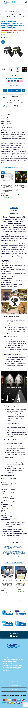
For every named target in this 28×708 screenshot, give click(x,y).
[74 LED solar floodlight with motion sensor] (7, 572)
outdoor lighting (16, 548)
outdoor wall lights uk (17, 551)
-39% (3, 172)
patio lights (4, 552)
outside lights (8, 548)
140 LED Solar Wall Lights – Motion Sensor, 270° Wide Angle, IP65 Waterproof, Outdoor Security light (21, 583)
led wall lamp (7, 551)
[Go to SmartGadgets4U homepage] (14, 647)
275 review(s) (9, 32)
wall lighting (18, 554)
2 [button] (15, 75)
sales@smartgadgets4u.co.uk (10, 669)
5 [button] (16, 600)
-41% (3, 568)
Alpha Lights (14, 85)
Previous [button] (2, 176)
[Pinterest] (14, 636)
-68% (16, 172)
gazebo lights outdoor (18, 553)
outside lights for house (17, 550)
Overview (14, 207)
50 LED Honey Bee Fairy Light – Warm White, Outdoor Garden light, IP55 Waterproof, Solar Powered (21, 187)
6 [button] (19, 600)
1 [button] (13, 75)
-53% (16, 568)
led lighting (18, 547)
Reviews (14, 210)
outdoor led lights (6, 553)
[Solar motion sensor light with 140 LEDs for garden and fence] (21, 572)
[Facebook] (11, 636)
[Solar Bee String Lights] (21, 177)
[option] (3, 69)
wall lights (7, 546)
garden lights (6, 550)
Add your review (16, 32)
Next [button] (25, 176)
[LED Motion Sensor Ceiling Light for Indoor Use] (7, 177)
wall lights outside (13, 556)
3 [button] (11, 600)
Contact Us (14, 213)
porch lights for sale (9, 554)
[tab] (14, 207)
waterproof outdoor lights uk (16, 552)
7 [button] (21, 600)
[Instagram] (17, 636)
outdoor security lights (9, 547)
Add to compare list (23, 90)
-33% (3, 42)
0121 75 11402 (6, 670)
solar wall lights (16, 546)
